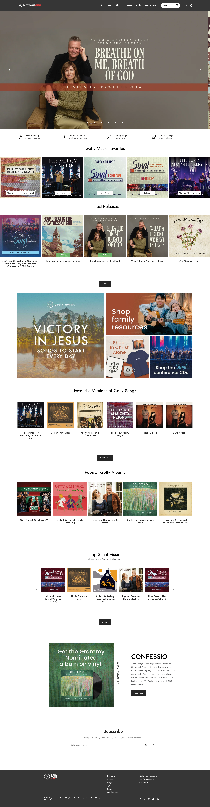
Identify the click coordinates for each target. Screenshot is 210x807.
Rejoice (182, 193)
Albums (119, 5)
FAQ (102, 5)
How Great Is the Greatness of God (62, 261)
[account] (184, 5)
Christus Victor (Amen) (179, 433)
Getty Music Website (148, 776)
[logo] (30, 5)
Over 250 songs (165, 135)
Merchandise (150, 5)
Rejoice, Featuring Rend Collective (79, 597)
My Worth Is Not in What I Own (30, 434)
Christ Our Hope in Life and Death (55, 193)
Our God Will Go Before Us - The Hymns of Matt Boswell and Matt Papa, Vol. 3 (140, 523)
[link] (55, 177)
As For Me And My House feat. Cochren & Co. (53, 599)
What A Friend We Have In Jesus (147, 261)
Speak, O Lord (90, 433)
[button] (200, 70)
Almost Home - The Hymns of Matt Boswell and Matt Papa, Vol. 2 (175, 523)
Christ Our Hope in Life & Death (34, 521)
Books (138, 5)
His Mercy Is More (97, 193)
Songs (109, 5)
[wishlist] (187, 5)
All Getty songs (120, 135)
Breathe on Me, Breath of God (105, 261)
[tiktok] (153, 799)
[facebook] (140, 799)
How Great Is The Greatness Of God (105, 597)
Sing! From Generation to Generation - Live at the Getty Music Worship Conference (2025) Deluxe (20, 264)
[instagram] (149, 799)
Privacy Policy (48, 800)
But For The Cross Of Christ (156, 597)
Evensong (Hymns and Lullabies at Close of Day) (105, 521)
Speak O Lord (139, 193)
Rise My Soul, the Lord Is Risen (130, 597)
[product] (20, 236)
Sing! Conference (146, 779)
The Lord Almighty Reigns (60, 434)
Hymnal (129, 5)
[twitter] (144, 799)
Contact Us (143, 782)
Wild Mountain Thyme (189, 261)
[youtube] (157, 799)
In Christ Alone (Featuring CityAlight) (149, 434)
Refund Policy (95, 798)
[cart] (191, 5)
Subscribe (151, 745)
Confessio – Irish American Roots (69, 521)
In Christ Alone (13, 193)
